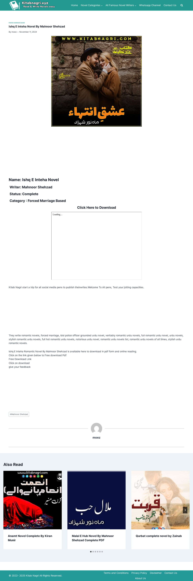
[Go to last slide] (8, 510)
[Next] (185, 510)
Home (74, 5)
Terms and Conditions (116, 573)
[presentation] (32, 500)
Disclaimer (156, 573)
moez (96, 437)
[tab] (91, 551)
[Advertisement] (93, 151)
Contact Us (170, 5)
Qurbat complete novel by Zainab (159, 536)
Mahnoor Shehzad (19, 414)
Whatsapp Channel (150, 5)
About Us (140, 578)
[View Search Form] (181, 5)
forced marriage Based (17, 23)
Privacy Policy (139, 573)
